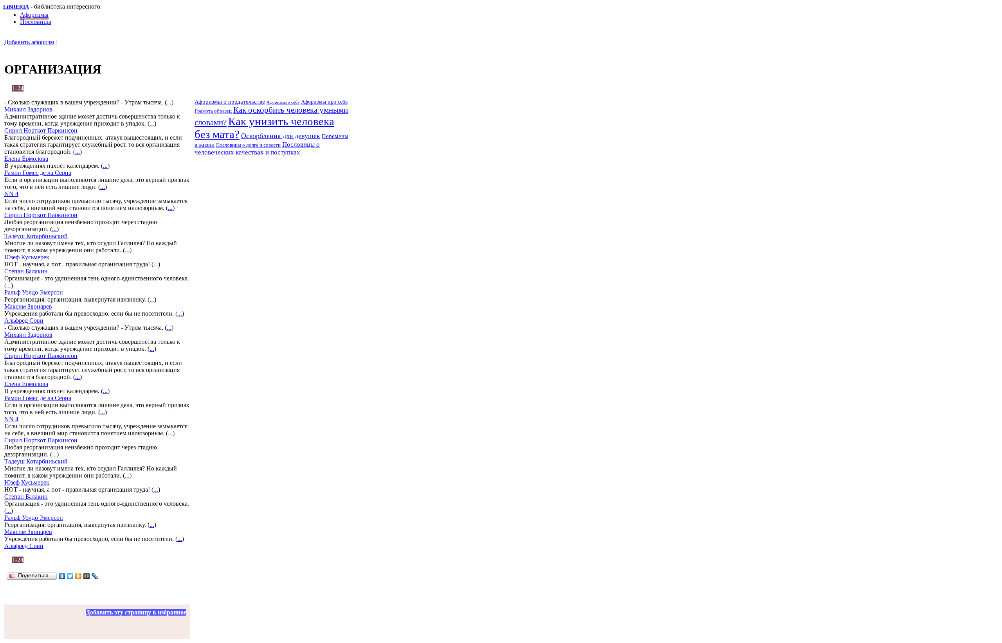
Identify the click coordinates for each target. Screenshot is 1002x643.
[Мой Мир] (87, 576)
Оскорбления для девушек (280, 136)
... (169, 102)
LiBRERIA (16, 7)
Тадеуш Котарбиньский (36, 236)
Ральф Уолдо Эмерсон (33, 292)
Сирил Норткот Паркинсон (40, 130)
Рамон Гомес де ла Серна (37, 172)
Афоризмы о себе (283, 102)
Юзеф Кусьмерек (26, 257)
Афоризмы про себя (324, 102)
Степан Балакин (26, 271)
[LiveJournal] (95, 576)
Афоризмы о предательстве (230, 102)
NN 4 (11, 193)
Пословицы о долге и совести (248, 145)
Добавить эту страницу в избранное (136, 612)
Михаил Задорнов (28, 109)
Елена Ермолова (26, 158)
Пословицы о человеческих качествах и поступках (257, 148)
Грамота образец (213, 111)
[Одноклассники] (78, 576)
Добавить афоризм (29, 42)
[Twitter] (70, 576)
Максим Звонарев (28, 306)
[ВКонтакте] (62, 576)
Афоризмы (34, 14)
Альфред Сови (23, 320)
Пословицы (35, 21)
